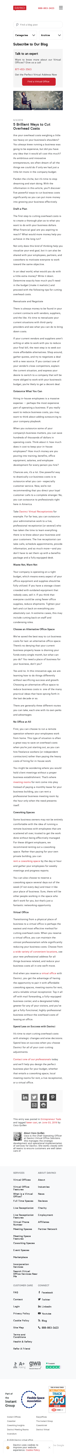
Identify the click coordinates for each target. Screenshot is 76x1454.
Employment (45, 1215)
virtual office (49, 973)
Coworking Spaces (24, 1243)
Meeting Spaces (22, 1229)
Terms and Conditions (19, 1336)
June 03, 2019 (49, 1122)
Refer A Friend (21, 1348)
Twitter (46, 1299)
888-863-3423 (46, 8)
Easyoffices (41, 1417)
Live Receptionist (23, 1208)
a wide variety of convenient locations (35, 951)
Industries (43, 1187)
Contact (18, 1299)
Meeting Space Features (22, 1237)
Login (16, 1306)
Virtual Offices (22, 1180)
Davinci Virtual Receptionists (36, 511)
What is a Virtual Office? (23, 1195)
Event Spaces (21, 1250)
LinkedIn (46, 1306)
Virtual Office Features (21, 1188)
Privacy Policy (21, 1313)
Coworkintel (41, 1425)
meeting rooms (22, 782)
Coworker (11, 1421)
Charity (42, 1208)
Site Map (18, 1327)
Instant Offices (14, 1417)
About (41, 1180)
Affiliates (43, 1222)
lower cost (31, 1122)
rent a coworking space (26, 861)
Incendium (12, 1434)
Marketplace (20, 1257)
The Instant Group (44, 1421)
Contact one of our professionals (32, 1059)
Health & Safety (22, 1341)
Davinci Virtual (42, 1429)
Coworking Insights (16, 1425)
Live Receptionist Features (23, 1216)
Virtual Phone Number (21, 1223)
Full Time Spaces (23, 1201)
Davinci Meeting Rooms (18, 1429)
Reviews (43, 1201)
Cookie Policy (21, 1320)
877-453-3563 (23, 69)
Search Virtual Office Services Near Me (25, 1272)
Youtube (46, 1313)
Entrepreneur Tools (51, 1119)
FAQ (15, 1292)
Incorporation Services (21, 1265)
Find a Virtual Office (38, 81)
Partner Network (47, 1229)
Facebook (47, 1292)
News (41, 1194)
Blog (44, 1320)
